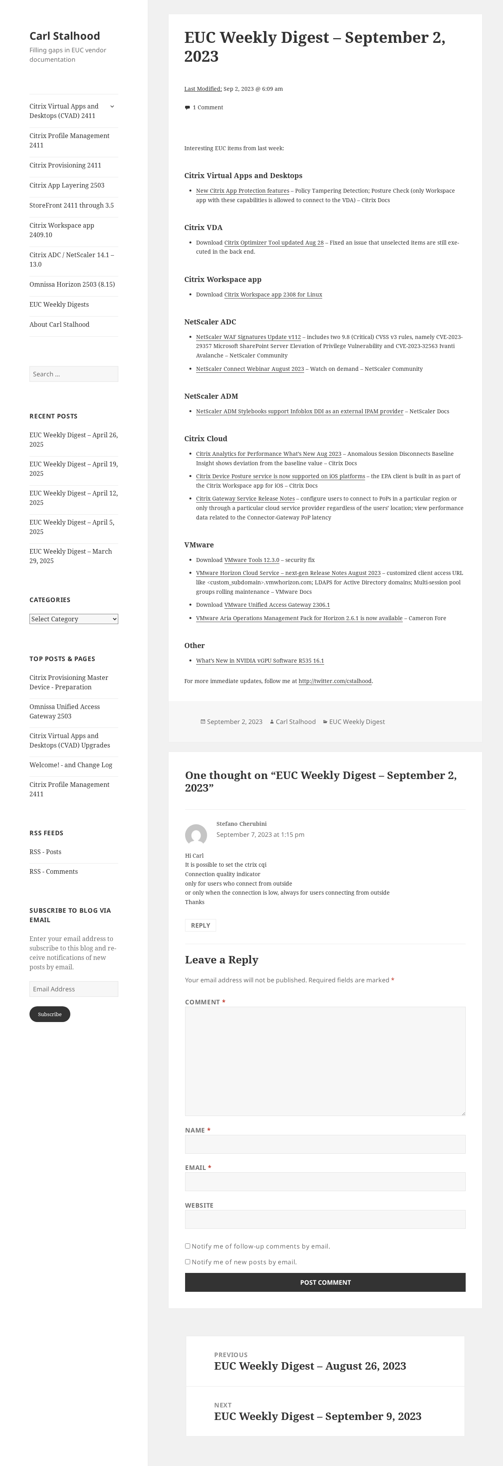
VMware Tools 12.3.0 (251, 560)
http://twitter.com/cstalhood (335, 681)
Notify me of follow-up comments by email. (261, 1246)
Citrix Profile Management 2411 (69, 140)
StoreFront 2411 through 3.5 (71, 205)
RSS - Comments (53, 871)
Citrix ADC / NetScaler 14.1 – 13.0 (71, 259)
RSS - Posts (45, 851)
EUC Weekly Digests (59, 304)
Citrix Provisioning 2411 (65, 165)
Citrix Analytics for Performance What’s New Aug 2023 (268, 453)
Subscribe (50, 1014)
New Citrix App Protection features (242, 190)
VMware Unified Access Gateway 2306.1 (277, 604)
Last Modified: (203, 88)
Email (198, 1167)
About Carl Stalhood (59, 324)
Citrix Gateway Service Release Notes (245, 498)
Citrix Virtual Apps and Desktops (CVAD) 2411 (64, 111)
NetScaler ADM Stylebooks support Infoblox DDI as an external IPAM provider (300, 411)
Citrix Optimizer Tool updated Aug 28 (274, 242)
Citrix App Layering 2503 (67, 185)
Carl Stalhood (64, 35)
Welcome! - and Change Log (70, 765)
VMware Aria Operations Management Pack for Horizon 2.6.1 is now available (299, 618)
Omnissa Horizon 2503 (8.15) (72, 284)
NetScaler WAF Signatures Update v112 (248, 337)
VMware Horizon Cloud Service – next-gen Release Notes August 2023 (288, 572)
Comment (205, 1002)
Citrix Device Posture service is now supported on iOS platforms (280, 476)
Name (198, 1130)
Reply (200, 925)
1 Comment (208, 107)
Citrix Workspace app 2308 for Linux (273, 294)
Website (199, 1205)
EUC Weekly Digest (357, 721)
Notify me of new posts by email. (244, 1262)
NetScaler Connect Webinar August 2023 (250, 368)
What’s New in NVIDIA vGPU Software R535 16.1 (260, 660)
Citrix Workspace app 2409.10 (61, 230)
